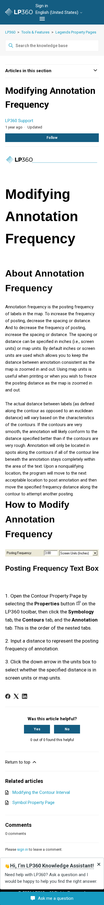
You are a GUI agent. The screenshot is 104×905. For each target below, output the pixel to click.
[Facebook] (7, 696)
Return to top (18, 762)
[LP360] (19, 12)
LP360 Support (19, 120)
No (67, 729)
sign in (22, 849)
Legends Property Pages (75, 32)
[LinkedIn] (24, 696)
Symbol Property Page (33, 802)
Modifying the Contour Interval (41, 792)
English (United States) (57, 12)
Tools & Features (35, 32)
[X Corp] (16, 696)
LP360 (10, 32)
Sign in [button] (42, 5)
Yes (37, 729)
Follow (52, 138)
